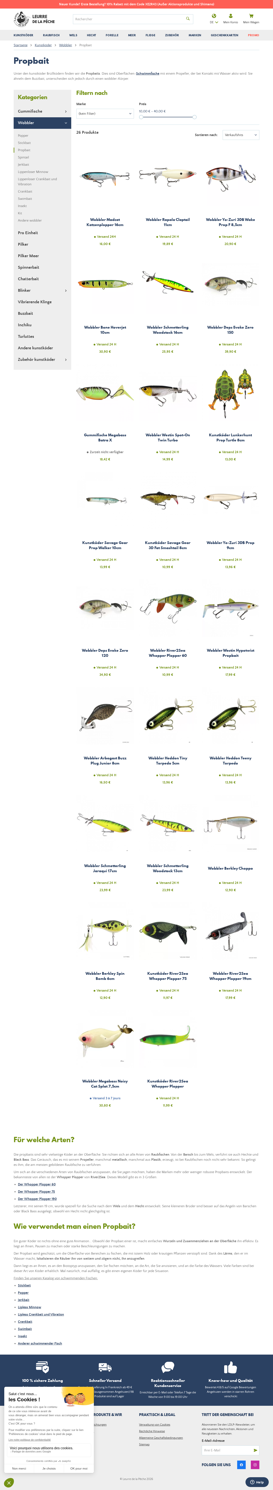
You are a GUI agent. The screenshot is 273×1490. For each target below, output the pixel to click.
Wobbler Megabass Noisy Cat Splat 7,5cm (105, 1061)
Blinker (24, 290)
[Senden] (255, 1450)
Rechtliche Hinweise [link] (152, 1431)
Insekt (22, 206)
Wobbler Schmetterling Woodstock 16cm (168, 307)
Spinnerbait (28, 267)
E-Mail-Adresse (213, 1441)
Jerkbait (23, 165)
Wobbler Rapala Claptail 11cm (168, 199)
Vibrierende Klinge (35, 302)
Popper (23, 136)
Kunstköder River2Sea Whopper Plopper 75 (168, 953)
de (211, 22)
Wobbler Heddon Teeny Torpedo (230, 738)
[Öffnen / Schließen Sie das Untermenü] (66, 111)
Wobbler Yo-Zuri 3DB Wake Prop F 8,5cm (230, 199)
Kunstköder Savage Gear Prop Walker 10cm (105, 523)
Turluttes (26, 336)
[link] (241, 1465)
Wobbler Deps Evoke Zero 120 (105, 630)
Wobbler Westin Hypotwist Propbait (230, 630)
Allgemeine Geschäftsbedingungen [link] (161, 1438)
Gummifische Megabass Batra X (105, 415)
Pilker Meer (28, 256)
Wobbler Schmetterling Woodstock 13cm (168, 846)
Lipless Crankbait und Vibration (41, 1314)
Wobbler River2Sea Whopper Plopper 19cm (230, 953)
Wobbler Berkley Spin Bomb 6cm (105, 953)
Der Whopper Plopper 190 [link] (37, 1199)
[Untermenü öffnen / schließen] (23, 35)
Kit (20, 213)
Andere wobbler (30, 220)
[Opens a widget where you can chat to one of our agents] (257, 1482)
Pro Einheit (28, 233)
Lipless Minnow (29, 1307)
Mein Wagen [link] (251, 22)
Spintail (23, 157)
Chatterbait (28, 279)
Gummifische (30, 111)
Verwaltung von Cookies (154, 1424)
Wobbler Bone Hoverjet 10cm (105, 307)
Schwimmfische (147, 73)
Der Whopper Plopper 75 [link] (36, 1192)
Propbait (24, 150)
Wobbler (26, 122)
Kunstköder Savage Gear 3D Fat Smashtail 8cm (168, 523)
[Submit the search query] (188, 19)
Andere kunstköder (35, 348)
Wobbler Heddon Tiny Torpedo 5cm (168, 738)
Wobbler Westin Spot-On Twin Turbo (168, 415)
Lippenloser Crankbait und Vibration (37, 181)
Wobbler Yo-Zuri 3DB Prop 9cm (230, 523)
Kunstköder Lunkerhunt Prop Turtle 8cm (230, 415)
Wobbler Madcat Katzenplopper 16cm (105, 199)
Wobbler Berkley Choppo (230, 846)
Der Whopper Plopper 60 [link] (37, 1184)
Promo (253, 35)
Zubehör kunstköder (36, 359)
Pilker (23, 244)
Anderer (40, 1343)
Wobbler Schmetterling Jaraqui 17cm (105, 846)
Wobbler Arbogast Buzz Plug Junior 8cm (105, 738)
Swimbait (25, 199)
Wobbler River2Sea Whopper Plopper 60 (168, 630)
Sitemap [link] (144, 1444)
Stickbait (24, 143)
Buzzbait (25, 313)
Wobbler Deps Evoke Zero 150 (230, 307)
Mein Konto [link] (230, 22)
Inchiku (25, 325)
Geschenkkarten (224, 35)
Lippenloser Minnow (33, 172)
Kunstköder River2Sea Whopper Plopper (168, 1061)
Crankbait (25, 191)
